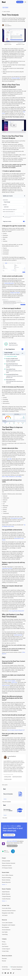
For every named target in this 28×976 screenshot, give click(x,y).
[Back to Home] (3, 843)
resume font (14, 682)
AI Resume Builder (16, 78)
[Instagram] (2, 973)
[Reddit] (8, 973)
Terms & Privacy (6, 969)
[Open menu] (25, 2)
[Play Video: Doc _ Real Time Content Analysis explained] (14, 125)
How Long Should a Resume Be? (16, 610)
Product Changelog (16, 969)
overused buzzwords (7, 568)
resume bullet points (9, 283)
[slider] (15, 132)
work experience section (16, 518)
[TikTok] (13, 973)
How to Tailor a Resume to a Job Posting (11, 476)
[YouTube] (5, 973)
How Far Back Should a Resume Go (15, 730)
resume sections (6, 685)
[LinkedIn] (8, 758)
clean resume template (10, 680)
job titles (10, 458)
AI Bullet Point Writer (15, 292)
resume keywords (18, 635)
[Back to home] (4, 2)
